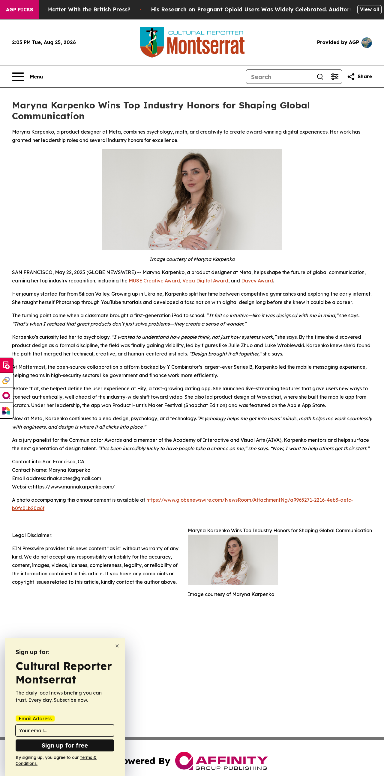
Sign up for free (65, 745)
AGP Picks (19, 10)
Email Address (35, 718)
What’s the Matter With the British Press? (73, 9)
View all (369, 9)
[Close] (117, 646)
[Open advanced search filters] (334, 77)
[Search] (320, 77)
